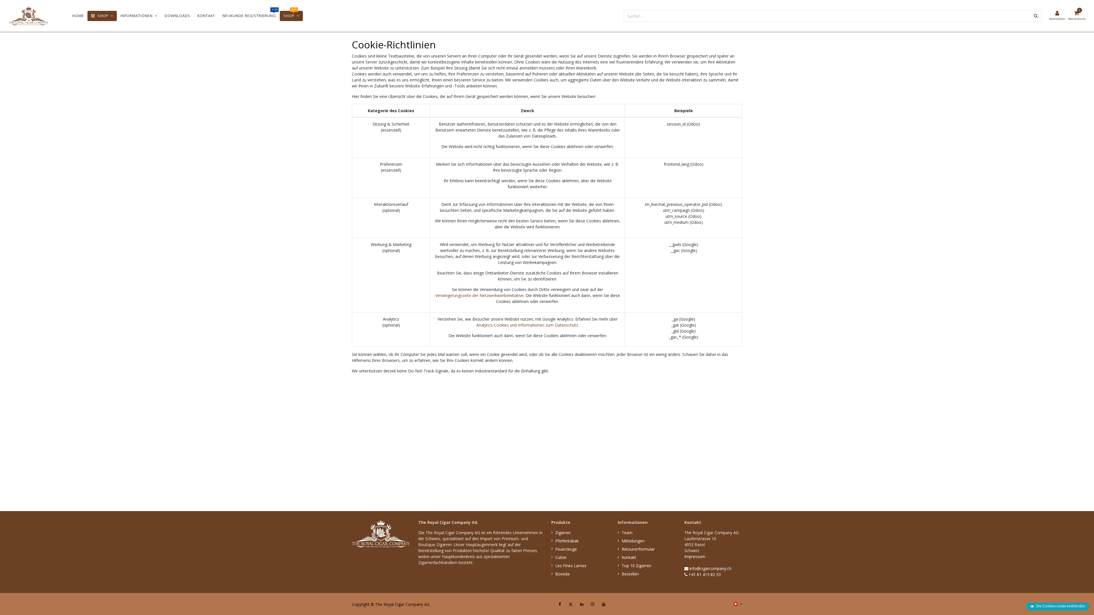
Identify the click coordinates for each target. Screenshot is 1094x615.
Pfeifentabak (567, 541)
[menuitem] (78, 16)
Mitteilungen (633, 541)
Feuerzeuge (566, 549)
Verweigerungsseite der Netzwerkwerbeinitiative (479, 295)
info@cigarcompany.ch (709, 568)
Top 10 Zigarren (636, 565)
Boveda (562, 574)
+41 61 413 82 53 (704, 574)
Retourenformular (638, 549)
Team (627, 532)
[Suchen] (1036, 16)
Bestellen (630, 574)
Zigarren (563, 532)
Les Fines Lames (570, 565)
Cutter (561, 557)
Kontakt (629, 557)
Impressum (694, 556)
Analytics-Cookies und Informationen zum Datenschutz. (527, 325)
